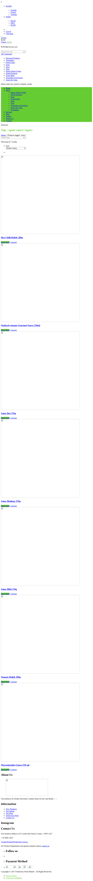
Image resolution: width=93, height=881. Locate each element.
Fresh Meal (10, 76)
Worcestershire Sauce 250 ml (15, 765)
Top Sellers (10, 811)
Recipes (9, 112)
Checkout (9, 34)
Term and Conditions (14, 878)
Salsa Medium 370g (11, 501)
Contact (9, 121)
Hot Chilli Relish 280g (12, 237)
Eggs (8, 65)
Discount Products (13, 58)
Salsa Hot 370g (8, 413)
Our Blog (9, 813)
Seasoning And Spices (14, 78)
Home (8, 88)
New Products (11, 809)
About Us (9, 119)
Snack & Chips (11, 80)
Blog (8, 114)
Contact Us (10, 818)
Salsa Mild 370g (9, 589)
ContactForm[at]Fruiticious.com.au (14, 842)
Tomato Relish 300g (11, 677)
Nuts (7, 69)
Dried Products (11, 73)
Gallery (9, 116)
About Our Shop (12, 816)
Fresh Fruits (10, 63)
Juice (8, 67)
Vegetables (10, 60)
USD (13, 25)
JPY (13, 23)
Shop (8, 90)
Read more (5, 242)
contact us (45, 846)
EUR (13, 21)
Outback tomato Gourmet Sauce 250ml (20, 325)
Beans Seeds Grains (13, 71)
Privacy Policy (11, 876)
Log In (8, 31)
